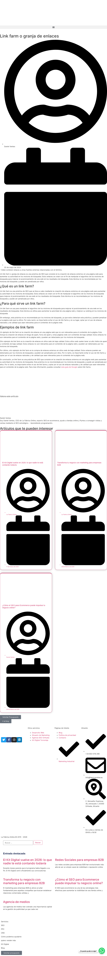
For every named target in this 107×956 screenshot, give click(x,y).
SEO (2, 925)
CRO (3, 933)
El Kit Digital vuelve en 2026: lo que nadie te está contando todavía (27, 861)
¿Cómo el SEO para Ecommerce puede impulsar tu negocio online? (79, 881)
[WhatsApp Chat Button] (102, 951)
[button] (53, 27)
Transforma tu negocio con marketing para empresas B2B (24, 881)
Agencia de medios (16, 902)
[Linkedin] (19, 739)
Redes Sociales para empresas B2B (79, 860)
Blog (3, 948)
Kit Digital (5, 944)
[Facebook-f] (8, 739)
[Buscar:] (18, 843)
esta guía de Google (69, 367)
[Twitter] (3, 739)
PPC (2, 929)
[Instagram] (14, 739)
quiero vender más (8, 940)
